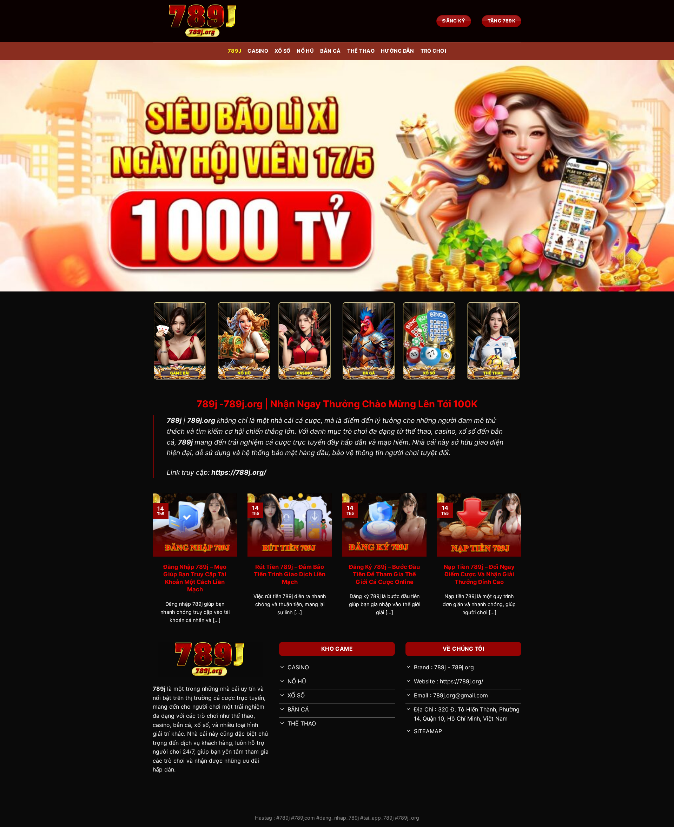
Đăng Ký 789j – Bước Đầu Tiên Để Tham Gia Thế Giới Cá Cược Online (384, 574)
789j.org (201, 420)
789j (234, 51)
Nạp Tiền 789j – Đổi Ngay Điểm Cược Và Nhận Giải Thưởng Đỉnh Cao (479, 574)
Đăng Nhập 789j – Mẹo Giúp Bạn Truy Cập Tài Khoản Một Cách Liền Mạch (194, 578)
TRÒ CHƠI (433, 51)
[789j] (204, 21)
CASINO (257, 51)
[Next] (522, 567)
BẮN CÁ (330, 51)
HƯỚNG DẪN (397, 51)
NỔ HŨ (305, 51)
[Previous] (151, 567)
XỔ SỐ (282, 51)
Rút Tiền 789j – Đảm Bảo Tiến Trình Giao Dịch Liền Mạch (289, 574)
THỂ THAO (361, 51)
